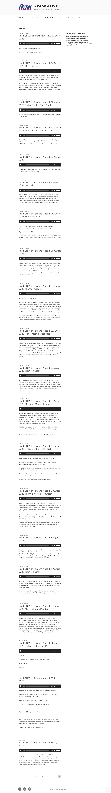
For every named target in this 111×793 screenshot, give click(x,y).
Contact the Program (51, 17)
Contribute (31, 17)
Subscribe (62, 17)
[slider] (58, 43)
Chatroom (39, 17)
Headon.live (46, 6)
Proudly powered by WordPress (58, 789)
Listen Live (22, 17)
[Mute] (55, 43)
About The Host (80, 17)
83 (43, 776)
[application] (40, 43)
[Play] (21, 43)
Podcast (70, 17)
